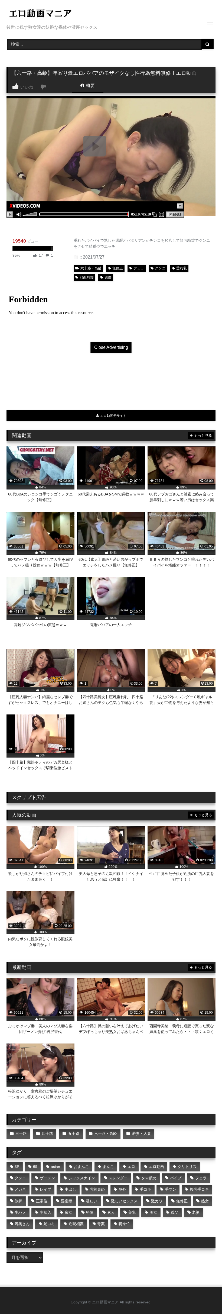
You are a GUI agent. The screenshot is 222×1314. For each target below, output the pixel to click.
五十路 (73, 1133)
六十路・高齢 (91, 268)
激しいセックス (124, 1201)
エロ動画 (156, 1166)
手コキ (145, 1189)
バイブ (175, 1178)
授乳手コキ (199, 1189)
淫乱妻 (66, 1201)
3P (17, 1166)
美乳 (132, 1212)
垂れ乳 (181, 268)
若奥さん (22, 1224)
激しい (91, 1201)
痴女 (68, 1212)
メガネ (20, 1189)
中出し (70, 1189)
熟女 (205, 1201)
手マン (170, 1189)
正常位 (41, 1201)
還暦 (108, 277)
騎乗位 (124, 1224)
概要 (90, 85)
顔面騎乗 (87, 277)
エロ (131, 1166)
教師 (18, 1201)
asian (55, 1166)
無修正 (117, 268)
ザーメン (47, 1178)
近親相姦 (76, 1224)
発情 (89, 1212)
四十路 (47, 1133)
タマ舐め (148, 1178)
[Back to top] (205, 1298)
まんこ (108, 1166)
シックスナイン (81, 1178)
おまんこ (81, 1166)
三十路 (21, 1133)
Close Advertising (111, 347)
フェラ (138, 268)
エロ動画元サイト (112, 416)
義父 (174, 1212)
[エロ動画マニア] (111, 14)
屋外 (122, 1189)
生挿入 (45, 1212)
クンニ (160, 268)
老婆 (196, 1212)
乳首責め (97, 1189)
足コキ (49, 1224)
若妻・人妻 (141, 1133)
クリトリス (187, 1166)
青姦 (101, 1224)
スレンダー (118, 1178)
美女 (153, 1212)
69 (35, 1166)
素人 (111, 1212)
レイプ (45, 1189)
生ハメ (20, 1212)
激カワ (156, 1201)
